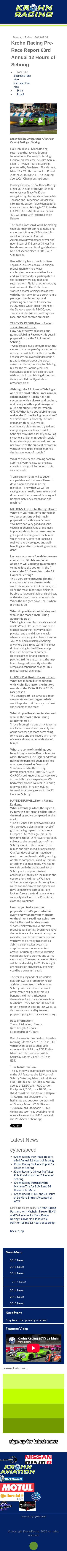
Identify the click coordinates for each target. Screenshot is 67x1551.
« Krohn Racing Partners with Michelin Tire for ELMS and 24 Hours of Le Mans (33, 1211)
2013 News (17, 1296)
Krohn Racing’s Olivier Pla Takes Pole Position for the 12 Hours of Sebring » (33, 1219)
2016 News (17, 1273)
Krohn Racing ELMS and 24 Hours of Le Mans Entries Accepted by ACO (34, 1197)
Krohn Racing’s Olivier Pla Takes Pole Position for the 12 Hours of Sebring (34, 1175)
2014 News (17, 1290)
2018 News (17, 1266)
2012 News (17, 1303)
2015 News (19, 1281)
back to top (17, 1231)
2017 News (17, 1260)
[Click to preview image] (33, 118)
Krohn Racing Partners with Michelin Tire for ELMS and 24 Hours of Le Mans (32, 1186)
